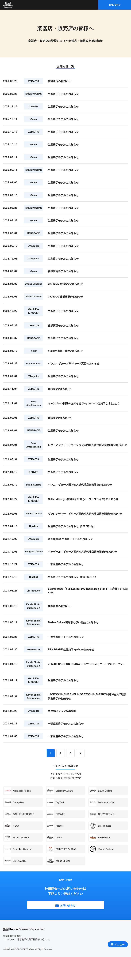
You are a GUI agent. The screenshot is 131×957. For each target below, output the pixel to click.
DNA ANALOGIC (106, 802)
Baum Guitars (105, 790)
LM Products (104, 825)
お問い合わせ (114, 4)
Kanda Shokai (63, 860)
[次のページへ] (80, 753)
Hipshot (59, 825)
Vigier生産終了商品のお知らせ (65, 351)
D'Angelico (18, 802)
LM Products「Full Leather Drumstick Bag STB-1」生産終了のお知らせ (88, 591)
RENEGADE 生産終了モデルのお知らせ (71, 649)
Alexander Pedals (22, 790)
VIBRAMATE (19, 860)
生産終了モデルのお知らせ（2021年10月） (72, 577)
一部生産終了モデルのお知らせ (66, 564)
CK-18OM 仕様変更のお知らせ (65, 284)
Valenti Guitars (105, 849)
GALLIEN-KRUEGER (23, 814)
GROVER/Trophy (107, 814)
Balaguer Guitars (64, 790)
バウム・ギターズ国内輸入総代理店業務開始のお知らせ (80, 484)
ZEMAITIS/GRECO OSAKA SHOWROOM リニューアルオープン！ (86, 664)
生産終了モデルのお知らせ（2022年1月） (72, 526)
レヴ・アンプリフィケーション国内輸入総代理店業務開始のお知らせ (87, 445)
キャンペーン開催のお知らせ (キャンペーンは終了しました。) (83, 403)
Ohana (59, 837)
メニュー (119, 944)
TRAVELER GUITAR (66, 849)
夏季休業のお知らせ (59, 606)
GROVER (60, 814)
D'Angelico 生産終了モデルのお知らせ (70, 539)
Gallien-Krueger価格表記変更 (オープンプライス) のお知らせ (83, 499)
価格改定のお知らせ (59, 81)
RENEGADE (104, 837)
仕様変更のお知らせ (59, 389)
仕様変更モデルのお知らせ (63, 271)
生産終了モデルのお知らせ (63, 94)
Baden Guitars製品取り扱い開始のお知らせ (73, 622)
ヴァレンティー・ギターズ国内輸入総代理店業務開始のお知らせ (85, 513)
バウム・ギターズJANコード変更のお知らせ (73, 363)
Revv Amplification (22, 849)
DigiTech (60, 802)
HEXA (16, 825)
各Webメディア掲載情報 (62, 711)
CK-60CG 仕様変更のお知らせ (65, 296)
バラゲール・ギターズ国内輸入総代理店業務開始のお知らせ (82, 551)
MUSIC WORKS (21, 837)
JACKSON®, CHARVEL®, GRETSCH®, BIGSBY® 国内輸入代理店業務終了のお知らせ (87, 696)
